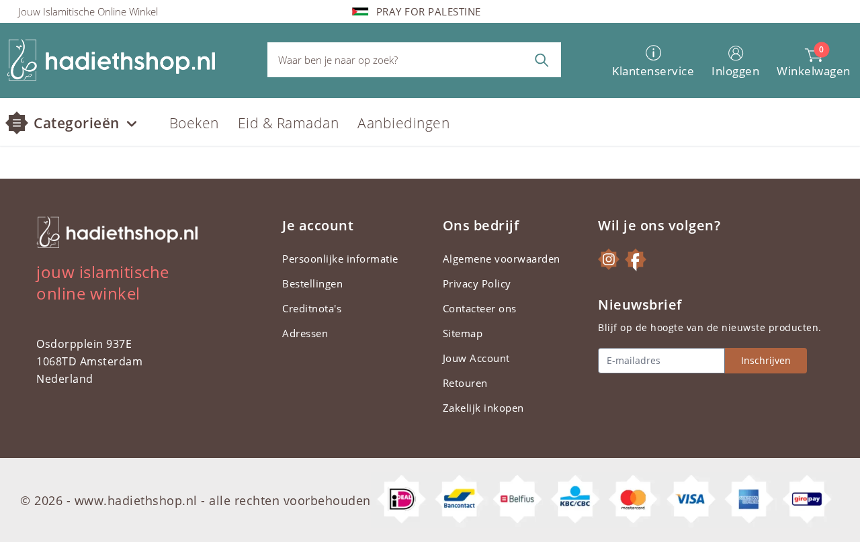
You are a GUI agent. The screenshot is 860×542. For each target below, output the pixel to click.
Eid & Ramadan (288, 123)
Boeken (194, 123)
